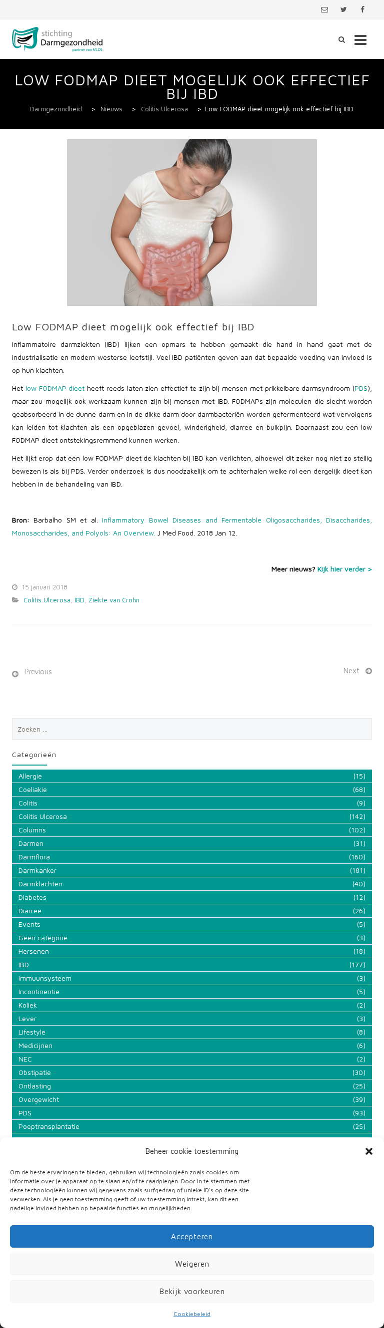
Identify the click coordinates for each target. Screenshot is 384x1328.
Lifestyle (32, 1032)
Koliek (27, 1005)
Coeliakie (32, 789)
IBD (79, 600)
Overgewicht (38, 1099)
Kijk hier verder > (345, 568)
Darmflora (34, 856)
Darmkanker (37, 870)
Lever (27, 1018)
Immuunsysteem (45, 978)
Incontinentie (39, 991)
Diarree (30, 910)
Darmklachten (40, 883)
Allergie (30, 776)
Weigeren (192, 1264)
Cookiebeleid (192, 1314)
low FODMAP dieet (55, 388)
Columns (32, 829)
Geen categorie (43, 937)
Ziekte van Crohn (114, 600)
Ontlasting (34, 1085)
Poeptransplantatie (49, 1126)
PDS (361, 388)
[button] (369, 1151)
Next (352, 670)
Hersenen (33, 951)
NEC (25, 1059)
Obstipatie (34, 1072)
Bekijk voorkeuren (192, 1291)
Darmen (31, 843)
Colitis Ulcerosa (47, 600)
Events (29, 924)
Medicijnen (35, 1045)
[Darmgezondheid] (57, 39)
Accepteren (192, 1236)
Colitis (28, 802)
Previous (38, 671)
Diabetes (32, 897)
